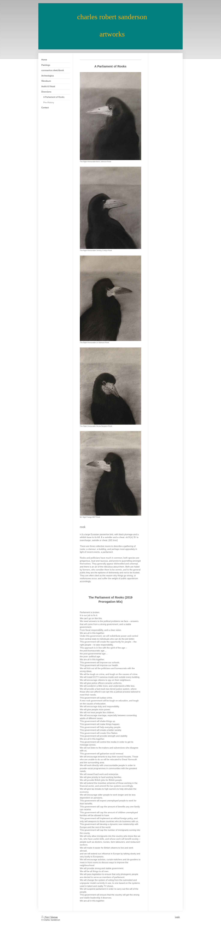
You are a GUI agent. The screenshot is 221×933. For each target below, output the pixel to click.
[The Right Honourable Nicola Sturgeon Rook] (110, 385)
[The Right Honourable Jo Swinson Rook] (110, 298)
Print (46, 917)
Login (177, 917)
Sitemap (54, 917)
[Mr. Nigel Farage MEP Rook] (110, 473)
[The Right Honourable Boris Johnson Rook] (110, 116)
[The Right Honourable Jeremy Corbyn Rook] (110, 208)
